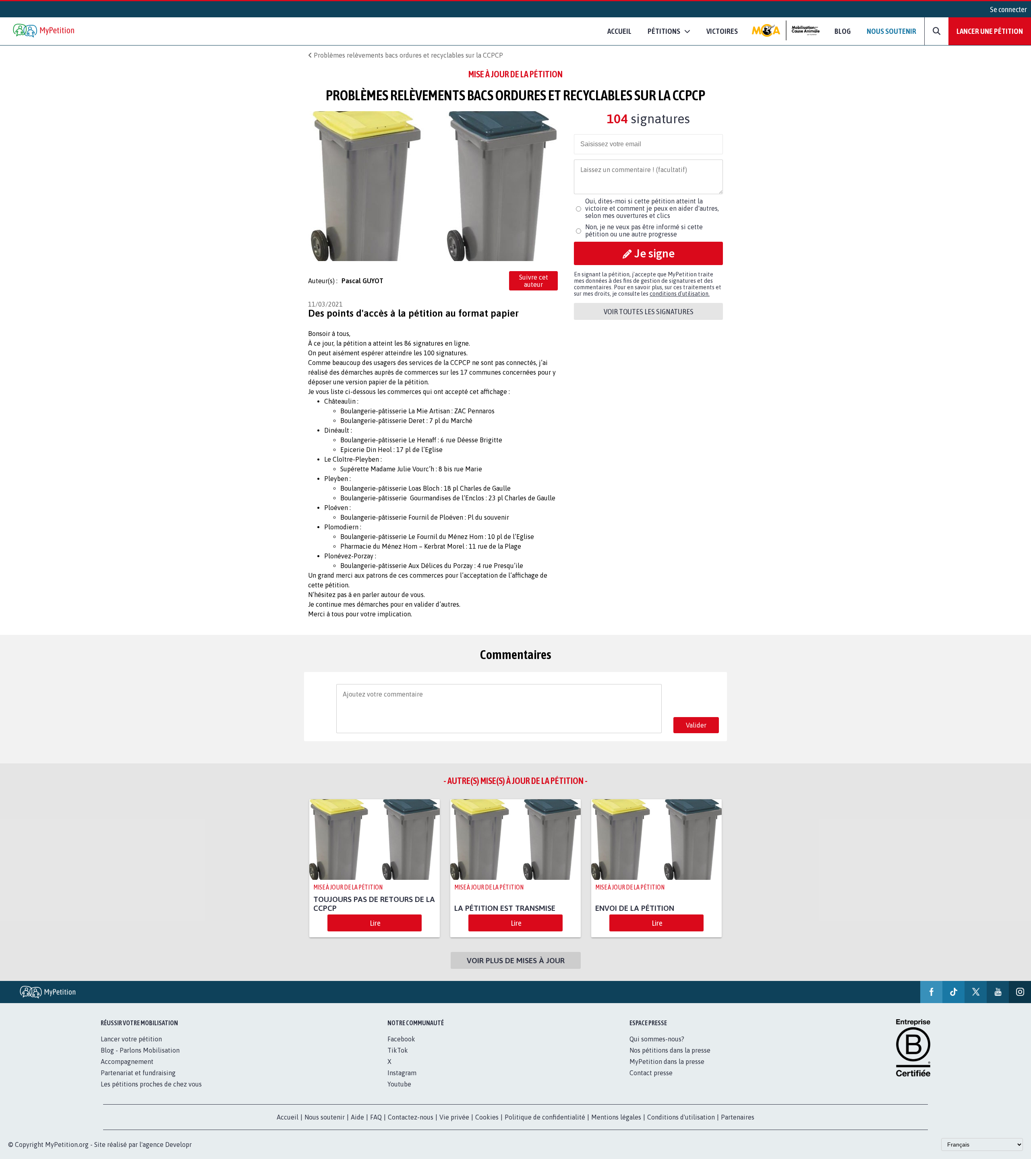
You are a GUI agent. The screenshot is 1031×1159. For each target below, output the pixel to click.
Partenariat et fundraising (138, 1072)
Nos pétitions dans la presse (669, 1050)
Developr (178, 1144)
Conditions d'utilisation (681, 1117)
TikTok (397, 1050)
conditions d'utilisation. (680, 293)
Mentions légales (616, 1117)
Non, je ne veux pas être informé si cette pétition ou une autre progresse (644, 230)
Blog (842, 31)
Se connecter (1008, 9)
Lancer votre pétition (131, 1039)
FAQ (376, 1117)
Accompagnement (127, 1061)
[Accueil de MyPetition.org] (44, 31)
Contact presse (651, 1072)
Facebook (401, 1039)
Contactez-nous (410, 1117)
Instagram (401, 1072)
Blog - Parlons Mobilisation (140, 1050)
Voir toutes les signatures (649, 311)
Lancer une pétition (989, 31)
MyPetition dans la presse (666, 1061)
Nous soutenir (891, 31)
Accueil (619, 31)
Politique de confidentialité (545, 1117)
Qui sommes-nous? (656, 1039)
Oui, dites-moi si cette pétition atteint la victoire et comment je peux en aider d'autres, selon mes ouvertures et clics (652, 208)
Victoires (722, 31)
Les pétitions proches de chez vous (151, 1084)
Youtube (399, 1084)
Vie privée (454, 1117)
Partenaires (737, 1117)
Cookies (487, 1117)
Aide (357, 1117)
